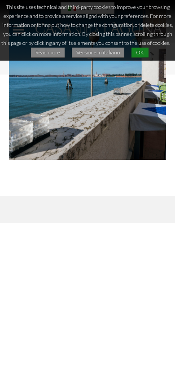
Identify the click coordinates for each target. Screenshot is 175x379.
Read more (47, 52)
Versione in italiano (98, 52)
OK (140, 52)
